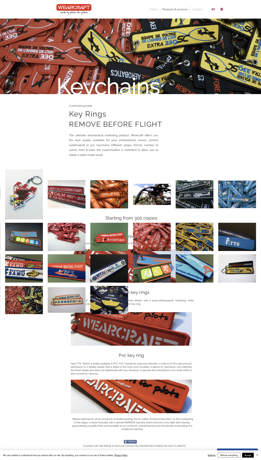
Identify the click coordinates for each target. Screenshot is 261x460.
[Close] (257, 455)
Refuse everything (229, 455)
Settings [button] (211, 455)
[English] (222, 9)
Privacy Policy (120, 455)
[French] (213, 9)
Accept (248, 455)
